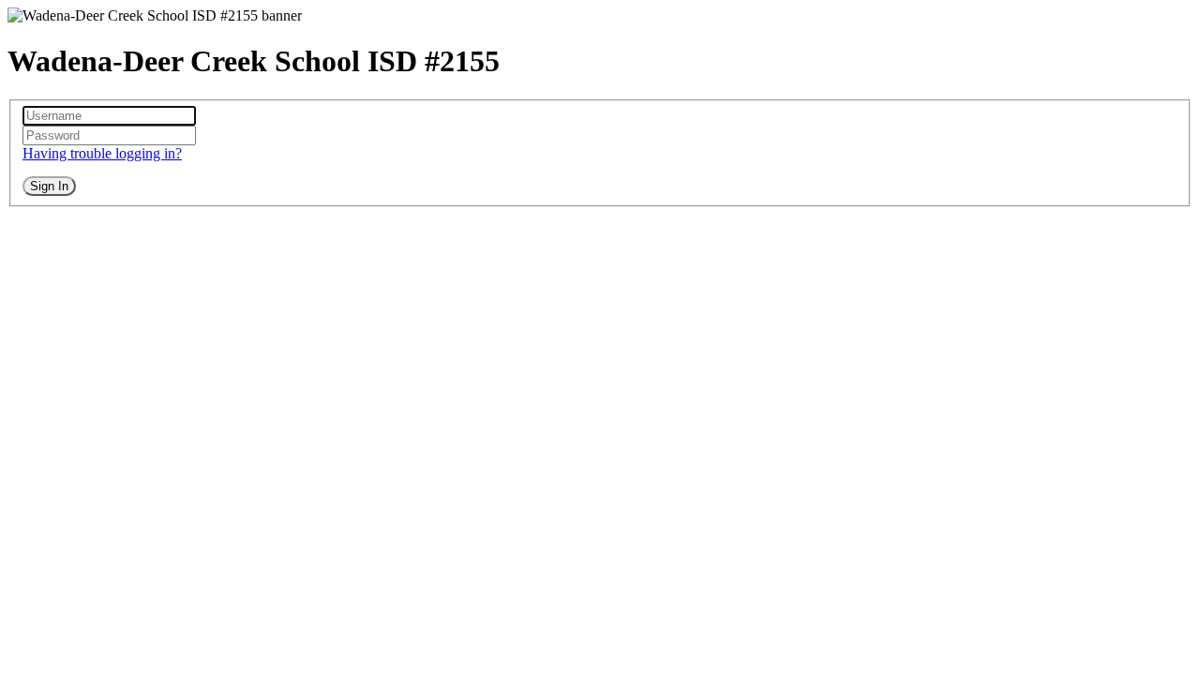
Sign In (49, 186)
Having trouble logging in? (102, 153)
